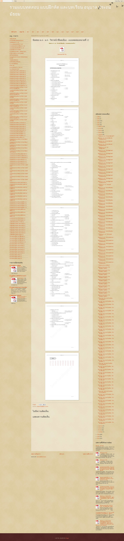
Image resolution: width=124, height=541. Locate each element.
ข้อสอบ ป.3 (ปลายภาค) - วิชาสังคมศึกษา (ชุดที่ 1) (104, 286)
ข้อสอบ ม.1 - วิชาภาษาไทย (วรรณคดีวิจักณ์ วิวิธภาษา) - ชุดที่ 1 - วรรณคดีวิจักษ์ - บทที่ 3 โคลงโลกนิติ (107, 498)
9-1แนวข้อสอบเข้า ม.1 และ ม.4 (16, 67)
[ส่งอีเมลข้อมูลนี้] (39, 404)
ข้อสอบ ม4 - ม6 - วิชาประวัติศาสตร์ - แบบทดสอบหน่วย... (105, 139)
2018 (98, 436)
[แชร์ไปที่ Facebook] (43, 404)
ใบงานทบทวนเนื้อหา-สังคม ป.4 (16, 258)
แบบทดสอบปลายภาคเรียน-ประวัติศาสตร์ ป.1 (18, 155)
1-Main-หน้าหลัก (13, 38)
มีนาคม (100, 429)
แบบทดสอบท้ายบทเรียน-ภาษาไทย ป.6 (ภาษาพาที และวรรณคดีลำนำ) (18, 117)
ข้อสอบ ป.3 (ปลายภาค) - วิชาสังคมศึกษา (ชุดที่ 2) (104, 283)
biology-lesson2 (20, 278)
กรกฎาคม (100, 134)
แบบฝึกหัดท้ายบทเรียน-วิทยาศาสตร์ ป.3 (17, 227)
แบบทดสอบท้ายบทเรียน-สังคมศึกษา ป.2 (17, 133)
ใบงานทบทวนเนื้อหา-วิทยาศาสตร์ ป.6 (17, 252)
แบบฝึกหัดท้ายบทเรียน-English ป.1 (16, 234)
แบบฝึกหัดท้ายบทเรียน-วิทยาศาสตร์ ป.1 (17, 223)
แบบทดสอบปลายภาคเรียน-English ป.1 (17, 218)
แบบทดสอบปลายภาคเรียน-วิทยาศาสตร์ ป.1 (18, 182)
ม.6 (82, 32)
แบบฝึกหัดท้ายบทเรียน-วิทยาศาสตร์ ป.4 (17, 229)
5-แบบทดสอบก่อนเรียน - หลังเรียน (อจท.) (18, 51)
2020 (98, 124)
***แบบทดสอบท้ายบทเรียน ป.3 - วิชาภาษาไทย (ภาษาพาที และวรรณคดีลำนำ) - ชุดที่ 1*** (105, 513)
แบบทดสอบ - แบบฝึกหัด (16, 265)
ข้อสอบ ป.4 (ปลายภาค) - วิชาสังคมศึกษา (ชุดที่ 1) (104, 280)
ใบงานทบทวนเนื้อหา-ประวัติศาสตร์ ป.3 (17, 240)
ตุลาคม (99, 128)
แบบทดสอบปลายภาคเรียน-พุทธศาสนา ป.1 (18, 159)
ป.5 (48, 32)
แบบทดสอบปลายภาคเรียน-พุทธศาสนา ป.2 (18, 161)
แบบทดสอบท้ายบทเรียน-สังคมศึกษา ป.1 (17, 131)
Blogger (67, 538)
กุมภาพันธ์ (100, 431)
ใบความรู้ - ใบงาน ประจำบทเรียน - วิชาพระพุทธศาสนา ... (106, 395)
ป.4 (43, 32)
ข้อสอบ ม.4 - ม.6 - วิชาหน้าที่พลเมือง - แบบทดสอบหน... (105, 188)
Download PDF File (62, 54)
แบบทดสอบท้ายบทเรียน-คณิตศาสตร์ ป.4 (18, 76)
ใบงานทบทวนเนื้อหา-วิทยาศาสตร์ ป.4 (17, 249)
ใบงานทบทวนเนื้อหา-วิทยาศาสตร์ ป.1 (17, 243)
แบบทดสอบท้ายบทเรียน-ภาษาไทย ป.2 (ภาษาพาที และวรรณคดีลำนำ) (18, 94)
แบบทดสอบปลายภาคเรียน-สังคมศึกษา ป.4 (18, 207)
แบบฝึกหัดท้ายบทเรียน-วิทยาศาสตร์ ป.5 (17, 231)
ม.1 (58, 32)
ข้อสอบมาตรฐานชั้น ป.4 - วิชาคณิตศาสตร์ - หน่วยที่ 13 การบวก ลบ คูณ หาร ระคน (106, 478)
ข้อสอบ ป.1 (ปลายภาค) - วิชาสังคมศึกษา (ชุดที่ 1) (104, 296)
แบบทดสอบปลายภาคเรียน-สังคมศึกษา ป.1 (18, 202)
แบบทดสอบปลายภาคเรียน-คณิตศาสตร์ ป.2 (18, 153)
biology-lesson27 (103, 452)
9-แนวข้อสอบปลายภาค (14, 69)
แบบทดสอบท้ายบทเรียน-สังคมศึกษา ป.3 (17, 135)
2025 (98, 118)
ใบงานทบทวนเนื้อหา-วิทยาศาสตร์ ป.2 (17, 245)
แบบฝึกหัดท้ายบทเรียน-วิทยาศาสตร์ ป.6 (17, 232)
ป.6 (53, 32)
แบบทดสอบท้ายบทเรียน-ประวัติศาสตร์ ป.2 (18, 83)
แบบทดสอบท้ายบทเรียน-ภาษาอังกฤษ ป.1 (18, 122)
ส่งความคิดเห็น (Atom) (41, 456)
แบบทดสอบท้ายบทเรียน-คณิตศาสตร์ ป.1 (18, 70)
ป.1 (28, 32)
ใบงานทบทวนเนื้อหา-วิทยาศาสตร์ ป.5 (17, 251)
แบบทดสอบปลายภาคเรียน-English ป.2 (17, 220)
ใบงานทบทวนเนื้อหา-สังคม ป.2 (16, 256)
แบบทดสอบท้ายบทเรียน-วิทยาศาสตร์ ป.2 (18, 126)
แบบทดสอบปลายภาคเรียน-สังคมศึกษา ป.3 (18, 205)
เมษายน (100, 427)
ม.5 (77, 32)
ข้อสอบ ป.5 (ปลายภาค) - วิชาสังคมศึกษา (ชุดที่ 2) (104, 274)
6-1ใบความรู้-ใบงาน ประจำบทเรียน (17, 53)
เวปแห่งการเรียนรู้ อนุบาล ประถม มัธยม (19, 287)
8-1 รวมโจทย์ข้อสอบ (14, 63)
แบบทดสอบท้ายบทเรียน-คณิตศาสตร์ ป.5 (18, 78)
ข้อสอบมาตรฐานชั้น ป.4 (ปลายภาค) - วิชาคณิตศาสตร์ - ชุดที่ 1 (106, 506)
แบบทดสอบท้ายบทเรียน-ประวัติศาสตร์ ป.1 (18, 81)
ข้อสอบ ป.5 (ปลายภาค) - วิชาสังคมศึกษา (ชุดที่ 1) (104, 277)
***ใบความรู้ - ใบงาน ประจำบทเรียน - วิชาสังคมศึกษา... (105, 299)
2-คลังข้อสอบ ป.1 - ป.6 (14, 42)
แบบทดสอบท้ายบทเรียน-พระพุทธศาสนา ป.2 (18, 85)
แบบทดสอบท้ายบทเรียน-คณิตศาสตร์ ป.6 (18, 80)
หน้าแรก (14, 32)
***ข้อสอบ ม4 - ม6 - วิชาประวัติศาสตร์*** (106, 136)
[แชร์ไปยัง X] (42, 404)
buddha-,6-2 (19, 266)
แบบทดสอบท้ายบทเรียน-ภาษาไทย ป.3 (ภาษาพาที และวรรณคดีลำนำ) (18, 100)
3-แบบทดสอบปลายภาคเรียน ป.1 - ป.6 (17, 46)
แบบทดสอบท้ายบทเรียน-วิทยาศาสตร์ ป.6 (18, 130)
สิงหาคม (100, 132)
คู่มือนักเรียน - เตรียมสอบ (16, 295)
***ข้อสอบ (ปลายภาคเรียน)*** (104, 265)
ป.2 (33, 32)
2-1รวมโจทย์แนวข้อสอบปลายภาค (16, 40)
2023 (98, 120)
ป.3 (38, 32)
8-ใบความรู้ (12, 65)
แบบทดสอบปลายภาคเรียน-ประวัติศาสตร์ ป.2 (18, 157)
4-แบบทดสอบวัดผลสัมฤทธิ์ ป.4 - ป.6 (17, 47)
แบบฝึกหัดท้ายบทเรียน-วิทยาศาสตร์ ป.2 (17, 225)
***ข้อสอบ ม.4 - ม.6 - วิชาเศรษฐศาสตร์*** (103, 148)
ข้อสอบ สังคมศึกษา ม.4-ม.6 (42, 406)
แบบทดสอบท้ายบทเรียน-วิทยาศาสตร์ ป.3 (18, 128)
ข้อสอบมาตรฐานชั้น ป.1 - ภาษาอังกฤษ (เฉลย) (22, 297)
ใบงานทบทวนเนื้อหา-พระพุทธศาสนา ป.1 (18, 242)
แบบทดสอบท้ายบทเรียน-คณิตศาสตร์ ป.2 (18, 72)
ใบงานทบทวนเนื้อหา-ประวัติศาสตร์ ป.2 (17, 238)
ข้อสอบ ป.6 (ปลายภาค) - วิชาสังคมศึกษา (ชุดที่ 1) (104, 271)
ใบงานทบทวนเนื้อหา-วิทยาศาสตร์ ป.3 (17, 247)
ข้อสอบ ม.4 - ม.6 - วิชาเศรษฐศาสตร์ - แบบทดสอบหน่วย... (105, 151)
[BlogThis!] (41, 404)
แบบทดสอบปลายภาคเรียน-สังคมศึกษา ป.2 (18, 203)
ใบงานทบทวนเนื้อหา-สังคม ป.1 (16, 254)
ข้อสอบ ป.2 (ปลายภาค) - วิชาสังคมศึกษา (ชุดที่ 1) (104, 292)
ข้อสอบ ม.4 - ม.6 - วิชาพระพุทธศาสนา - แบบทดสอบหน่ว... (106, 238)
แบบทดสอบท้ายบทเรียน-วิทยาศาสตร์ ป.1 (18, 124)
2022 (98, 122)
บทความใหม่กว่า (36, 454)
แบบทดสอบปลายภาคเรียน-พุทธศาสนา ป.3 (18, 163)
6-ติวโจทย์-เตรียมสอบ (14, 55)
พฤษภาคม (100, 425)
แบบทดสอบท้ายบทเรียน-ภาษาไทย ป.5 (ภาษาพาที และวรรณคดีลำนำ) (18, 111)
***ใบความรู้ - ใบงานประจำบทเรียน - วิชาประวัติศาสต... (105, 364)
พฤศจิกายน (100, 126)
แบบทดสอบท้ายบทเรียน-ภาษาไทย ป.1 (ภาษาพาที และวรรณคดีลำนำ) (18, 88)
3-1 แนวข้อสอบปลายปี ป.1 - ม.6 (16, 44)
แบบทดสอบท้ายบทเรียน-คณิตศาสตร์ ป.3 (18, 74)
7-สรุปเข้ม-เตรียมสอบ (14, 60)
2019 (98, 434)
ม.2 (63, 32)
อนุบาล (22, 32)
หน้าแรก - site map (100, 445)
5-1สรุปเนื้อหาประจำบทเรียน (15, 49)
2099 (98, 116)
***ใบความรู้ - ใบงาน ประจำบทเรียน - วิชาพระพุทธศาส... (105, 392)
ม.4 (73, 32)
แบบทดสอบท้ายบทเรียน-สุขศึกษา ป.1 (17, 137)
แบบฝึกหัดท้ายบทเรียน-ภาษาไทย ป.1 (17, 221)
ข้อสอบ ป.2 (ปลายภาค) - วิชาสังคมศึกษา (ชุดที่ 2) (104, 289)
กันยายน (100, 130)
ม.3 (68, 32)
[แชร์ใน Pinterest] (45, 404)
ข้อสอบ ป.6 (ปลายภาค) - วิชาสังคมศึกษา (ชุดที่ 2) (104, 268)
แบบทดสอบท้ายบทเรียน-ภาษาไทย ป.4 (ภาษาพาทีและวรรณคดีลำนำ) (18, 106)
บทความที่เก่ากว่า (88, 454)
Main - (12, 288)
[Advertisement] (44, 24)
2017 (98, 438)
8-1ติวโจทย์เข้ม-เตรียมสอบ (15, 61)
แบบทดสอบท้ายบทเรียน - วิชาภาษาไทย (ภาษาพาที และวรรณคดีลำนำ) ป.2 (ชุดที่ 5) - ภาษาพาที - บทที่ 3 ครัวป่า (107, 488)
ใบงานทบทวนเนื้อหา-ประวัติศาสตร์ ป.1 (17, 236)
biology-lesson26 (103, 459)
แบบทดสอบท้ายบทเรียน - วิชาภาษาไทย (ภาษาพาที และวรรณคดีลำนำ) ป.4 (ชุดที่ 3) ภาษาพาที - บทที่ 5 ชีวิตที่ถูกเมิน (107, 469)
